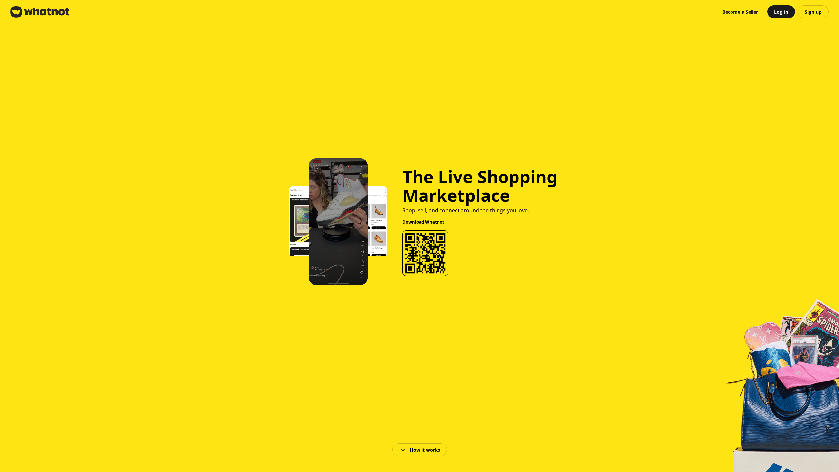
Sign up (813, 12)
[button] (740, 11)
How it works (425, 450)
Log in (781, 12)
